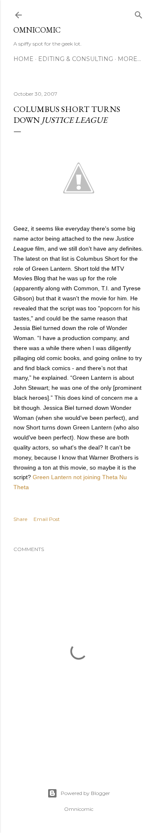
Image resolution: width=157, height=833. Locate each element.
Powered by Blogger (85, 793)
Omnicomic (37, 30)
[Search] (139, 13)
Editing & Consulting (75, 59)
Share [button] (20, 519)
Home (23, 59)
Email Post (46, 519)
